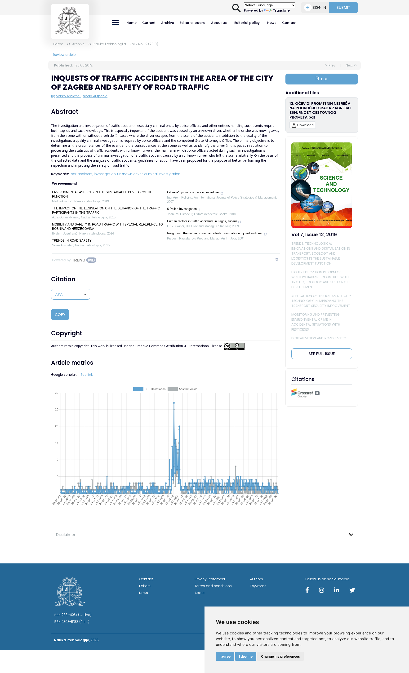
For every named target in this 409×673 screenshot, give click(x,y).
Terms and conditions (213, 586)
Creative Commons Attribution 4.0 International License (178, 346)
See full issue (322, 353)
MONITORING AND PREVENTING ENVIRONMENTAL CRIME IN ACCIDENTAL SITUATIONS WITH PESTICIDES (315, 322)
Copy (60, 314)
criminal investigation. (162, 174)
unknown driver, (130, 174)
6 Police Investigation (182, 209)
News (271, 22)
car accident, (82, 174)
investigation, (105, 174)
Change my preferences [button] (280, 656)
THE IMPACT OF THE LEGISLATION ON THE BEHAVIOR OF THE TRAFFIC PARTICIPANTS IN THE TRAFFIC (106, 210)
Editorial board (192, 22)
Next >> (351, 65)
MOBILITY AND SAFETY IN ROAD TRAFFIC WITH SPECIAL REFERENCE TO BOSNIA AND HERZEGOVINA (107, 226)
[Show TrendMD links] (277, 259)
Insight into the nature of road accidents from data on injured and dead (215, 233)
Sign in (319, 7)
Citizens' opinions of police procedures (193, 192)
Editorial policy (247, 22)
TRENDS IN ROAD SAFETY (72, 240)
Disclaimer (66, 534)
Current (149, 22)
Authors (256, 579)
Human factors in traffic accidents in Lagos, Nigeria (202, 221)
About (200, 592)
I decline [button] (246, 656)
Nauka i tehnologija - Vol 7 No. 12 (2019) (125, 44)
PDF (324, 79)
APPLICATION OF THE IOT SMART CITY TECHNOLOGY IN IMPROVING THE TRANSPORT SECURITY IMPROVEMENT (321, 300)
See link (86, 374)
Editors (145, 586)
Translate (281, 10)
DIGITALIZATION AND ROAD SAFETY (318, 338)
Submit (343, 7)
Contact (289, 22)
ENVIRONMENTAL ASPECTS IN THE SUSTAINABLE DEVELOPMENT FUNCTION (101, 194)
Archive (167, 22)
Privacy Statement (210, 579)
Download (305, 125)
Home (131, 22)
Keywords (258, 586)
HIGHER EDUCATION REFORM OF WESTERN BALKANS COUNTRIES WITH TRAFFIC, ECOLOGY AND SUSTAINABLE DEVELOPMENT (321, 279)
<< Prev (330, 65)
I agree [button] (225, 656)
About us (219, 22)
